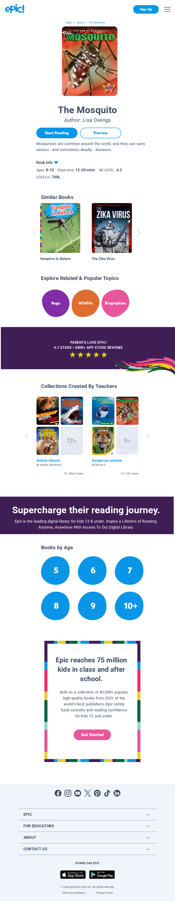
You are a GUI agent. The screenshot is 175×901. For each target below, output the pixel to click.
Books (80, 22)
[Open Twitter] (87, 793)
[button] (60, 436)
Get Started (92, 735)
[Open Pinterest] (97, 793)
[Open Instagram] (67, 793)
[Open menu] (167, 9)
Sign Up (146, 9)
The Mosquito (97, 22)
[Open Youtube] (77, 793)
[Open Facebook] (58, 793)
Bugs (69, 22)
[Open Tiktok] (107, 793)
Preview (100, 133)
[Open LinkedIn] (117, 793)
